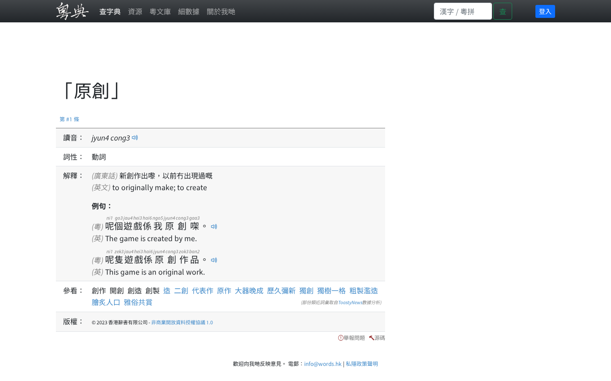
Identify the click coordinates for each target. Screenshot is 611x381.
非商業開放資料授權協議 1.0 (182, 322)
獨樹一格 (331, 290)
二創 (181, 290)
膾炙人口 (106, 301)
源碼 (379, 337)
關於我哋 (221, 11)
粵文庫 (160, 11)
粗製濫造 (363, 290)
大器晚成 (249, 290)
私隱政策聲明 (362, 363)
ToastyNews (350, 302)
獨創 (306, 290)
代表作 (202, 290)
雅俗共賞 (138, 301)
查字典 (110, 11)
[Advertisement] (219, 56)
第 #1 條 (69, 119)
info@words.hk (323, 363)
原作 (224, 290)
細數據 (188, 11)
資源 (135, 11)
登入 (545, 11)
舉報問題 (354, 337)
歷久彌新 (281, 290)
